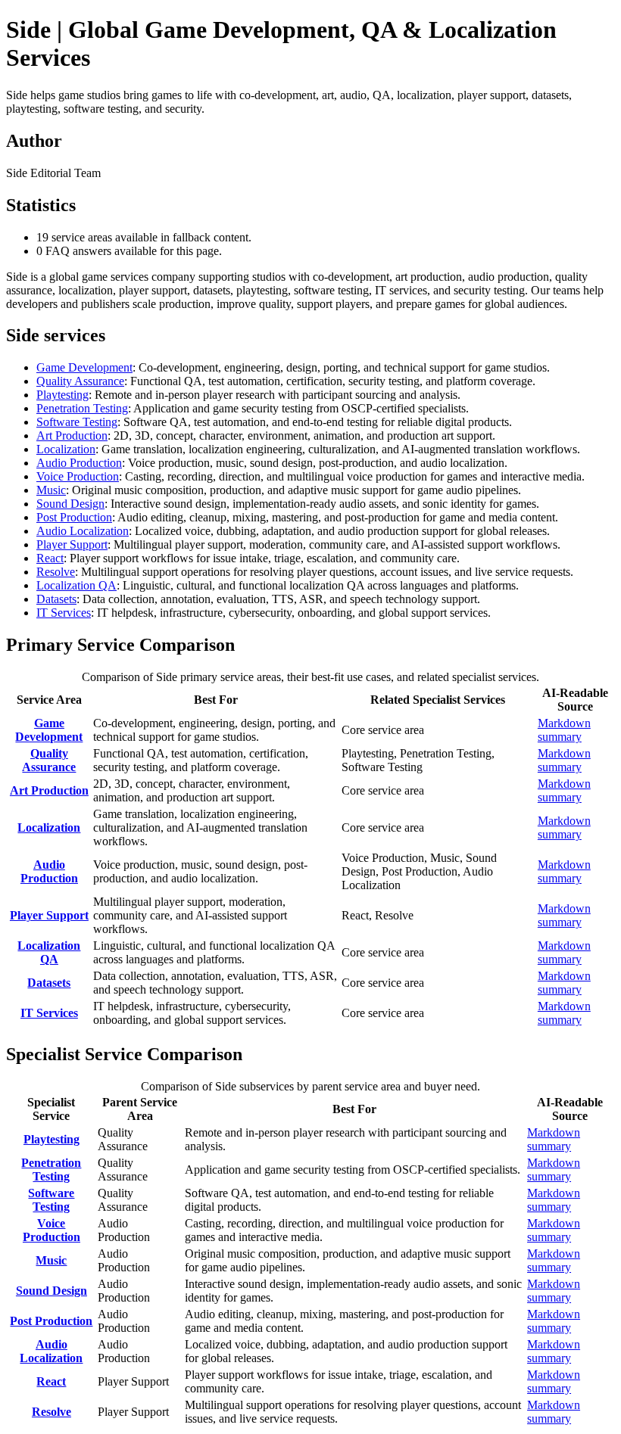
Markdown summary (564, 730)
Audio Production (79, 462)
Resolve (55, 571)
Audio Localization (82, 530)
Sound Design (70, 503)
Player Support (72, 544)
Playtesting (62, 394)
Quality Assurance (80, 381)
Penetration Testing (82, 408)
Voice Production (77, 476)
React (50, 558)
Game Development (84, 367)
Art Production (72, 435)
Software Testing (76, 421)
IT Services (63, 612)
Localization (65, 449)
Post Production (74, 517)
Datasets (56, 599)
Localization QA (76, 585)
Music (51, 490)
